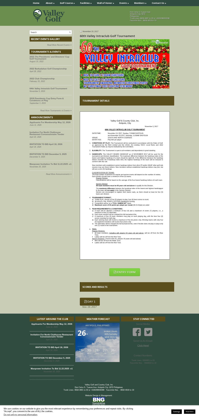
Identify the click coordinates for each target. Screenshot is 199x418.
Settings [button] (176, 412)
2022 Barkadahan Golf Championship (48, 69)
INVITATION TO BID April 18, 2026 (46, 144)
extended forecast (97, 359)
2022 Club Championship (42, 78)
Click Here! (143, 345)
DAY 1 (91, 301)
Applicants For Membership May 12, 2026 (50, 122)
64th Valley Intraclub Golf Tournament (48, 88)
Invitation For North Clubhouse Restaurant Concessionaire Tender (47, 133)
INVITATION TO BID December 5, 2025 (48, 154)
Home (36, 2)
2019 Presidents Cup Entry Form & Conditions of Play (47, 99)
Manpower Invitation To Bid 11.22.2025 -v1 (51, 164)
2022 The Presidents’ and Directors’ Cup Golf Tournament (49, 58)
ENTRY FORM (125, 272)
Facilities (86, 3)
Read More (190, 411)
